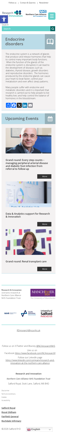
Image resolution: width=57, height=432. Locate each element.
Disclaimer (5, 390)
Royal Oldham (9, 412)
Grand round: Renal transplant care (26, 261)
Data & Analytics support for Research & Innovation (28, 215)
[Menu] (51, 16)
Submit (52, 28)
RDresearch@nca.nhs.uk (28, 330)
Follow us (12, 2)
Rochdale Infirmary (11, 420)
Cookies (4, 397)
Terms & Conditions (9, 394)
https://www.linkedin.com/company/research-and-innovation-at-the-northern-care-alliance (30, 361)
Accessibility (6, 400)
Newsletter (43, 2)
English (35, 429)
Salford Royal (8, 407)
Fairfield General (10, 416)
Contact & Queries (28, 2)
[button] (4, 19)
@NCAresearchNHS (45, 345)
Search (5, 24)
